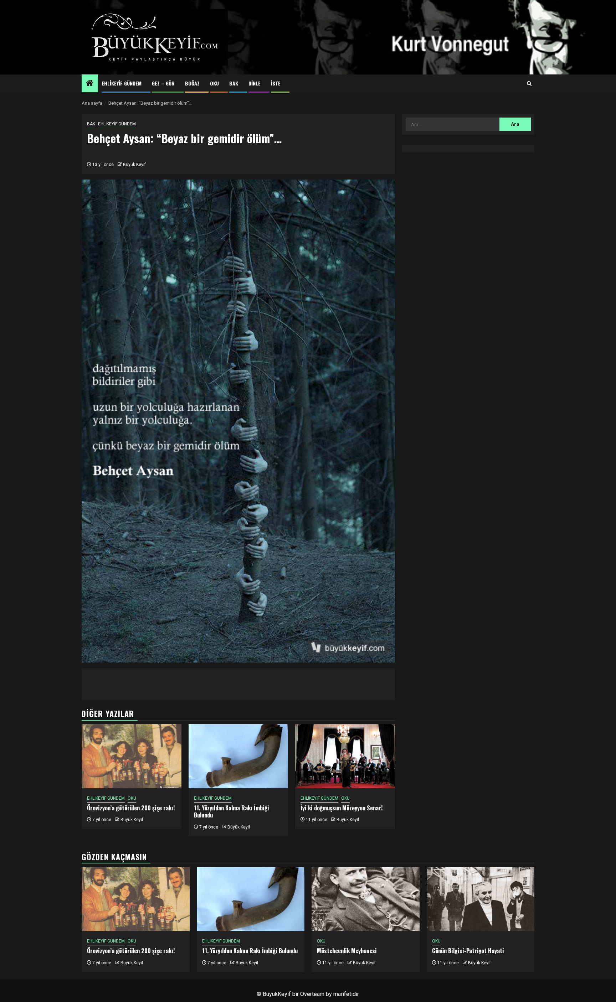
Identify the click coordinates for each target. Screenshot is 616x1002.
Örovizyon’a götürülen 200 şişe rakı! (131, 808)
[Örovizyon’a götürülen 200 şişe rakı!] (131, 756)
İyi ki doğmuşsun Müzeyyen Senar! (342, 808)
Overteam (312, 994)
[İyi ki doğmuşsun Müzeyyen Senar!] (345, 756)
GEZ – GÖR (163, 83)
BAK (233, 83)
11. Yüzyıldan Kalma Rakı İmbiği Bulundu (231, 812)
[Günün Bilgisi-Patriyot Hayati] (481, 899)
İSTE (276, 83)
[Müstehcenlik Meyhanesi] (366, 899)
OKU (214, 83)
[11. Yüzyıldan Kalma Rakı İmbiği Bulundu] (238, 756)
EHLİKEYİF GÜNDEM (122, 83)
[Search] (529, 83)
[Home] (90, 84)
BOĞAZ (192, 83)
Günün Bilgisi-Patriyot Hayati (468, 950)
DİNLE (254, 83)
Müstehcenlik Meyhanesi (347, 950)
